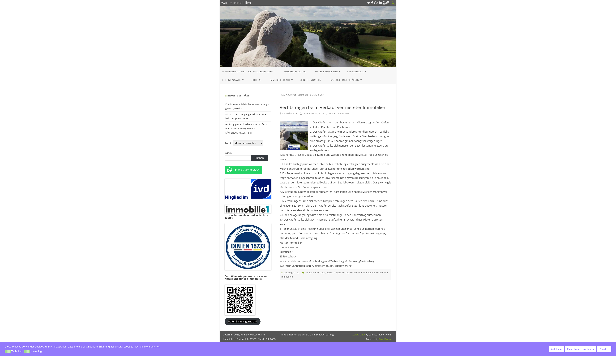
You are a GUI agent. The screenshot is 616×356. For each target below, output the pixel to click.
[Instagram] (387, 2)
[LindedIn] (380, 2)
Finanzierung (355, 71)
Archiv (228, 143)
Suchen (228, 152)
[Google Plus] (376, 2)
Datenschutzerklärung (344, 79)
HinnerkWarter (290, 113)
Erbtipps (256, 79)
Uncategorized (291, 272)
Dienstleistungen (310, 79)
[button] (8, 351)
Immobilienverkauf (315, 272)
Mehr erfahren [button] (152, 346)
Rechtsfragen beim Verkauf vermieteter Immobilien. (334, 107)
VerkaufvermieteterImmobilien (358, 272)
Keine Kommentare (339, 113)
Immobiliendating (295, 71)
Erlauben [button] (604, 349)
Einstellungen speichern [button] (580, 349)
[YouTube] (384, 2)
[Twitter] (368, 2)
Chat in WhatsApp (246, 170)
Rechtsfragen (333, 272)
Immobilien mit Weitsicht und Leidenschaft (248, 71)
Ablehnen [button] (556, 349)
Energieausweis (231, 79)
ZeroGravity (358, 334)
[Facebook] (372, 2)
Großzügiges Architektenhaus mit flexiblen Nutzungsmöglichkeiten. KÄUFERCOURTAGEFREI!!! (246, 128)
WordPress (385, 339)
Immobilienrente (280, 79)
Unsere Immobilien (326, 71)
